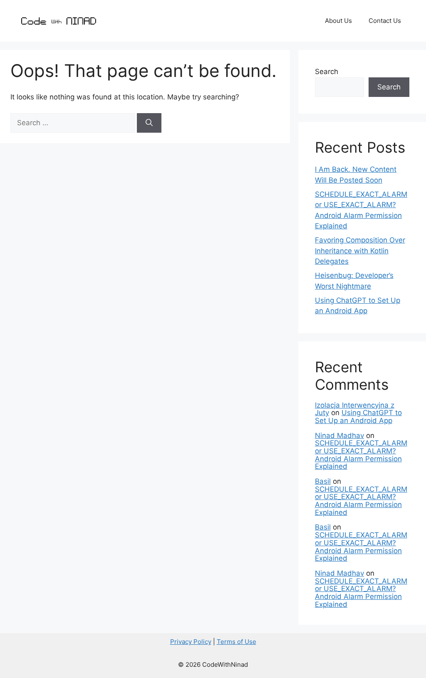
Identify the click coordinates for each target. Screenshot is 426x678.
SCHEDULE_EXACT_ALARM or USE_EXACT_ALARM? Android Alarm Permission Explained (361, 454)
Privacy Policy (190, 642)
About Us (338, 21)
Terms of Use (236, 642)
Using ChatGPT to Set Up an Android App (358, 416)
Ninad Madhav (339, 435)
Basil (323, 481)
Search (326, 71)
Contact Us (385, 21)
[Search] (149, 123)
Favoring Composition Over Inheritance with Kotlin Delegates (360, 250)
